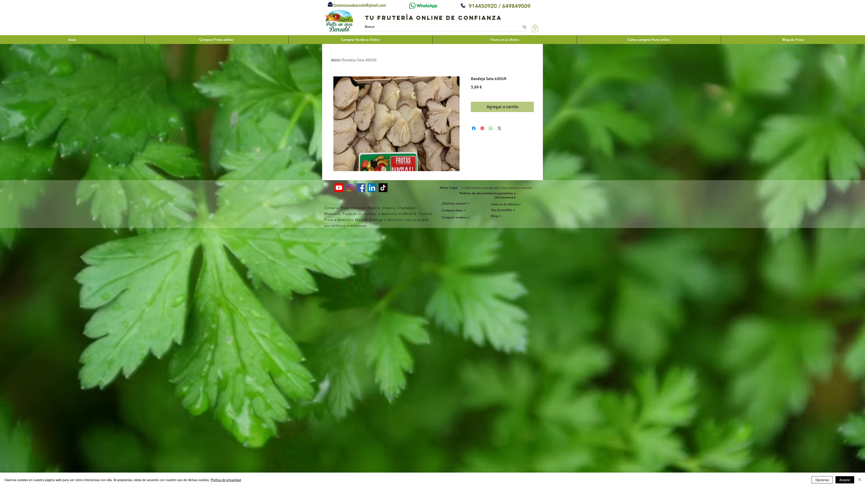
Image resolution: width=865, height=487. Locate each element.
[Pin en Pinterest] (482, 128)
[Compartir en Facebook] (473, 128)
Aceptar (844, 480)
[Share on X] (499, 128)
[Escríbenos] (330, 4)
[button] (535, 28)
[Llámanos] (463, 5)
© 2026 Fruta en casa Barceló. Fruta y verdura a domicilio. (497, 188)
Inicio (335, 60)
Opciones (822, 480)
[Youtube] (339, 187)
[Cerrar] (859, 479)
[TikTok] (383, 187)
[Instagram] (350, 187)
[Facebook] (361, 187)
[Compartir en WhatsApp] (491, 128)
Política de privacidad (226, 480)
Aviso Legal (449, 187)
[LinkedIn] (372, 187)
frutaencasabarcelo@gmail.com (359, 5)
